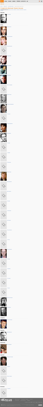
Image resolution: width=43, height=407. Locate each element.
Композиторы (21, 9)
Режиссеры (9, 9)
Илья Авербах (9, 14)
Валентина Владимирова (10, 104)
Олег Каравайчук (9, 344)
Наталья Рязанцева (9, 319)
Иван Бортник (9, 75)
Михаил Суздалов (9, 376)
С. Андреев (8, 152)
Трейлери (18, 1)
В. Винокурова (9, 162)
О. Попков (8, 239)
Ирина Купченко (9, 26)
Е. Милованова (9, 210)
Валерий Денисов (9, 181)
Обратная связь (17, 399)
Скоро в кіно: (2, 4)
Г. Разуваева (8, 268)
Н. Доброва (8, 366)
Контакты (31, 399)
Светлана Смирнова (9, 36)
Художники (25, 9)
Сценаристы (14, 9)
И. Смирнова (8, 388)
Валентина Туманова (9, 297)
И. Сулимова (8, 278)
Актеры (12, 9)
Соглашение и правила (24, 399)
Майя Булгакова (9, 94)
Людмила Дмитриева (10, 123)
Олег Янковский (9, 65)
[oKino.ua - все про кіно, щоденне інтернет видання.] (2, 1)
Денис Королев (9, 191)
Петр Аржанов (9, 307)
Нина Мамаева (9, 133)
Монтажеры (1, 10)
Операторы (18, 9)
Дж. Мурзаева (9, 220)
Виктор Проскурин (9, 249)
